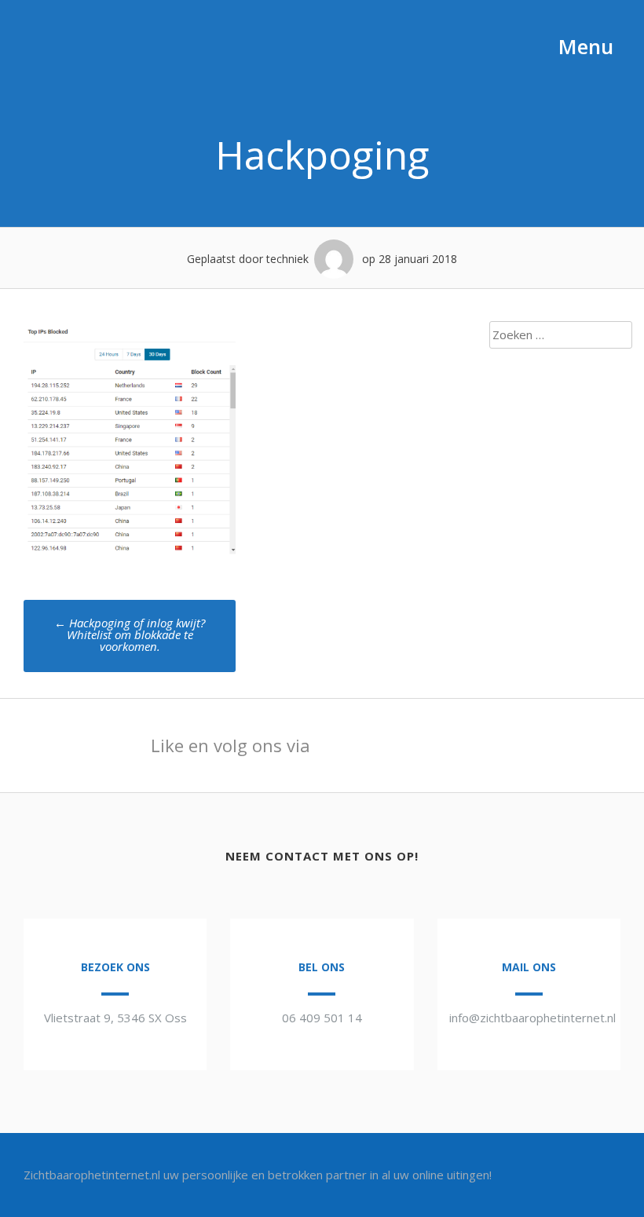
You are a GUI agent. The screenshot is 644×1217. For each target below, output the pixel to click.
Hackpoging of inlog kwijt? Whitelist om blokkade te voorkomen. (129, 634)
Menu (583, 46)
